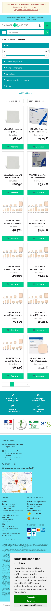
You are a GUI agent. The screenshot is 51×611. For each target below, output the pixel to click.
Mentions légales (8, 526)
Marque (12, 39)
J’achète (14, 147)
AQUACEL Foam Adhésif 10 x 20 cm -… (13, 222)
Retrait (12, 400)
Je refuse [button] (31, 601)
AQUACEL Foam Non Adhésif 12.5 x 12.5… (38, 359)
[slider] (4, 55)
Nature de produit (14, 62)
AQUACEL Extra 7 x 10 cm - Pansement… (38, 176)
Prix (7, 45)
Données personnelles (10, 529)
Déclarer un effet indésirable (12, 511)
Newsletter (6, 522)
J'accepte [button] (31, 597)
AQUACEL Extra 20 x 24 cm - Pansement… (38, 130)
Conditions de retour (34, 511)
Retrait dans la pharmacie (36, 502)
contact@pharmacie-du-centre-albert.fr (19, 468)
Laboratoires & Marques (10, 515)
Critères (9, 86)
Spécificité (10, 74)
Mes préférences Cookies (11, 533)
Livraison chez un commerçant (33, 507)
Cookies (4, 531)
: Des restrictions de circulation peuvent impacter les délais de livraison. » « (26, 7)
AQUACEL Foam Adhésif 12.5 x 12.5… (12, 268)
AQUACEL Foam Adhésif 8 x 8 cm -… (13, 359)
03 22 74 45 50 (10, 464)
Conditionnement (14, 68)
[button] (13, 101)
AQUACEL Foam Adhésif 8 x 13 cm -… (38, 313)
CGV (3, 524)
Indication (17, 80)
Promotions (6, 517)
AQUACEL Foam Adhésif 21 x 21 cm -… (13, 313)
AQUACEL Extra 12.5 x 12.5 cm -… (13, 130)
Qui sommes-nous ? (9, 504)
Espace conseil (7, 520)
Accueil (4, 39)
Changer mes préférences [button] (31, 605)
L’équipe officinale (8, 506)
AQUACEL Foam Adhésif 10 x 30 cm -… (38, 222)
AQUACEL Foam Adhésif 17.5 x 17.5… (38, 268)
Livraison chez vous (34, 504)
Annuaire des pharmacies (11, 539)
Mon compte (6, 535)
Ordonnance (6, 508)
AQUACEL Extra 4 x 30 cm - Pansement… (13, 176)
